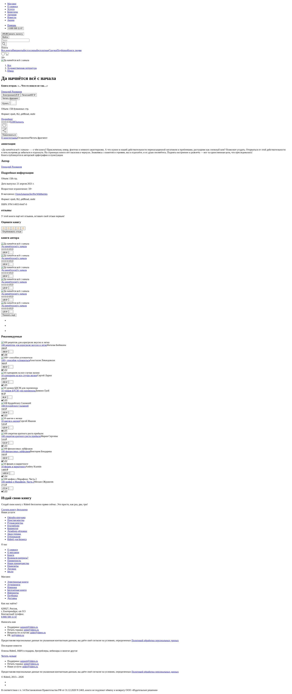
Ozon (18, 194)
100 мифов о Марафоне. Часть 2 (17, 481)
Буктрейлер (13, 525)
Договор (11, 569)
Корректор (12, 528)
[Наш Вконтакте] (8, 682)
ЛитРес (32, 194)
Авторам (11, 14)
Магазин (11, 3)
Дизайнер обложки (17, 531)
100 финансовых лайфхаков (15, 451)
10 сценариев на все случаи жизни (19, 375)
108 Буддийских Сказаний (15, 406)
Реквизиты (13, 566)
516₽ (4, 443)
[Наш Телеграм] (8, 685)
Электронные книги (17, 582)
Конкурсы (12, 12)
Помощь (11, 25)
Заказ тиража (14, 534)
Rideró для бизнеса (17, 539)
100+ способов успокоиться (15, 360)
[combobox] (146, 40)
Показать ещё (8, 315)
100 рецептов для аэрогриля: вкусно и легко (24, 345)
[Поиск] (4, 44)
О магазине (13, 552)
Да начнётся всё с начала (14, 246)
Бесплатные (42, 50)
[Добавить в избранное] (4, 125)
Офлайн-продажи (16, 517)
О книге (5, 138)
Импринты (17, 50)
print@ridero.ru (31, 630)
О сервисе (12, 6)
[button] (146, 44)
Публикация (13, 536)
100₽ (4, 252)
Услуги (11, 9)
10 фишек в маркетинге (13, 466)
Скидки (53, 50)
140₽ (4, 300)
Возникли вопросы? (17, 558)
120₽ (4, 288)
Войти (5, 37)
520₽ (4, 428)
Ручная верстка (15, 523)
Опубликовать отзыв (11, 232)
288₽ (4, 352)
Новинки (12, 587)
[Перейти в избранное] (3, 54)
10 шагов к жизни (10, 421)
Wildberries (41, 194)
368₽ (4, 367)
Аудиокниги (13, 584)
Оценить (19, 122)
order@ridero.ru (38, 632)
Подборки (62, 50)
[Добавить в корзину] (13, 102)
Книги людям (74, 50)
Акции (10, 20)
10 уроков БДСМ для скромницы (18, 390)
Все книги (6, 50)
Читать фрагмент (10, 98)
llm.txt (10, 571)
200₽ (4, 382)
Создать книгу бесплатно (14, 509)
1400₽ (5, 473)
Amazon (25, 194)
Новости (11, 17)
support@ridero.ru (29, 627)
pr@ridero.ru (18, 635)
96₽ (4, 397)
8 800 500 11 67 (9, 616)
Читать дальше (8, 656)
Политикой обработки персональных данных (155, 640)
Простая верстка (15, 520)
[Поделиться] (4, 130)
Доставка (12, 598)
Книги (10, 555)
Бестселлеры (29, 50)
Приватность (14, 560)
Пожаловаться (9, 135)
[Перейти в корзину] (7, 54)
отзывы (13, 138)
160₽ (4, 412)
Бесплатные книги (17, 590)
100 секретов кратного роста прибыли (21, 436)
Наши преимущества (18, 563)
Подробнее (7, 119)
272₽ (4, 488)
